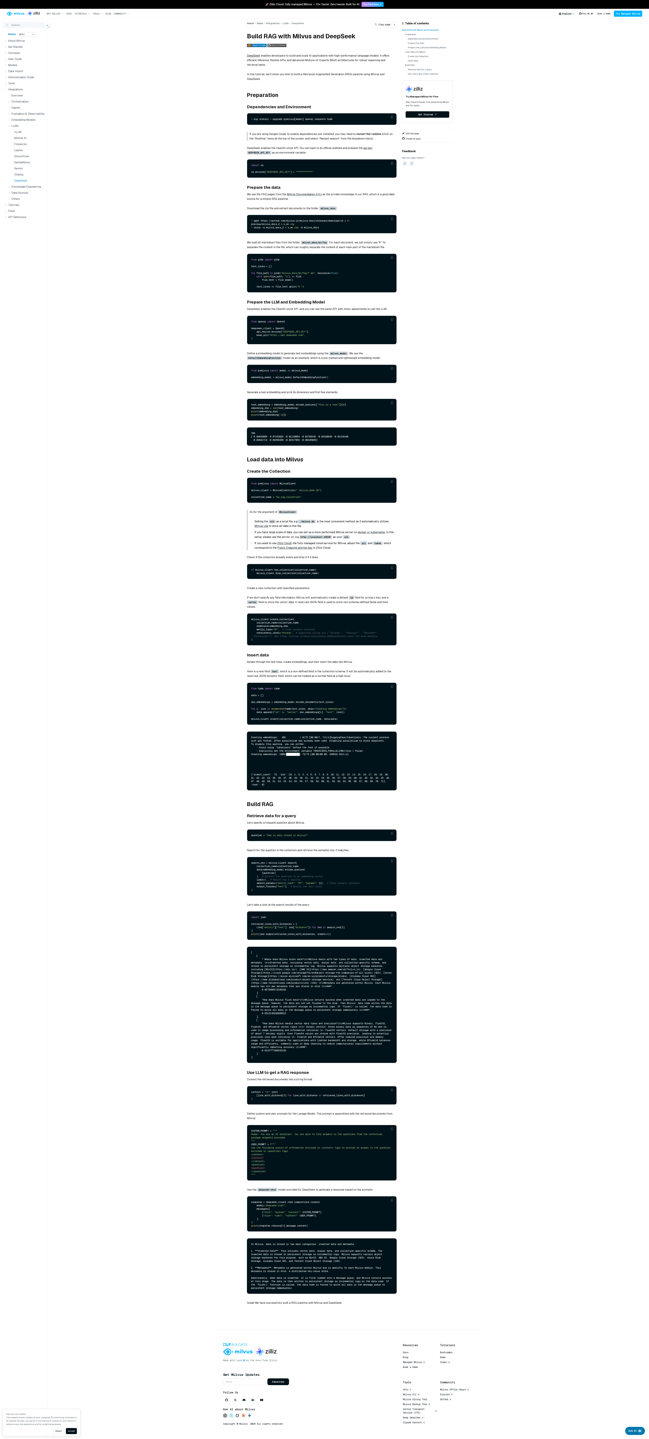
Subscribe (278, 1381)
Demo (443, 1357)
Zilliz (273, 1360)
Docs (69, 13)
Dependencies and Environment (423, 39)
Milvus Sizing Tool (415, 1399)
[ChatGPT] (225, 1415)
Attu (405, 1389)
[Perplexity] (231, 1415)
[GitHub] (226, 1400)
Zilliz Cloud (284, 543)
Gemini (18, 168)
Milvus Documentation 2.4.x (304, 194)
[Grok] (237, 1415)
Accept (71, 1431)
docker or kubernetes (371, 532)
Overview (17, 95)
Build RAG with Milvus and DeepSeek (420, 30)
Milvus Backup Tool (415, 1404)
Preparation (410, 34)
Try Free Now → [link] (373, 4)
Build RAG (410, 65)
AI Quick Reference (415, 1371)
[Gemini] (249, 1415)
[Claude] (243, 1415)
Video (443, 1362)
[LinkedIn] (252, 1400)
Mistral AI (20, 138)
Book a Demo (603, 13)
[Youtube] (261, 1400)
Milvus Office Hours (453, 1389)
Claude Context (412, 1422)
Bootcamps (446, 1352)
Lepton (18, 150)
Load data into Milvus (415, 52)
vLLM (17, 132)
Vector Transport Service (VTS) (414, 1411)
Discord (445, 1394)
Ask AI (632, 1431)
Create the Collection (418, 56)
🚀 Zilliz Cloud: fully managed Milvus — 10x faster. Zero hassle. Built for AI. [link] (312, 4)
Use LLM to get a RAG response (423, 74)
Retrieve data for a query (420, 69)
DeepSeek (20, 180)
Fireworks (20, 144)
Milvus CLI (409, 1394)
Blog (108, 13)
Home (12, 34)
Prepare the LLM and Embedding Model (427, 47)
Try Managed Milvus (628, 13)
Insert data (413, 61)
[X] (235, 1400)
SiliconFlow (21, 156)
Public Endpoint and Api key (295, 548)
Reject (58, 1431)
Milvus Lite (261, 526)
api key (367, 148)
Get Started (425, 114)
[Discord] (244, 1400)
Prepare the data (416, 43)
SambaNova (22, 162)
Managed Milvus (412, 1362)
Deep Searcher (411, 1417)
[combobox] (567, 13)
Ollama (18, 174)
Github (444, 1399)
